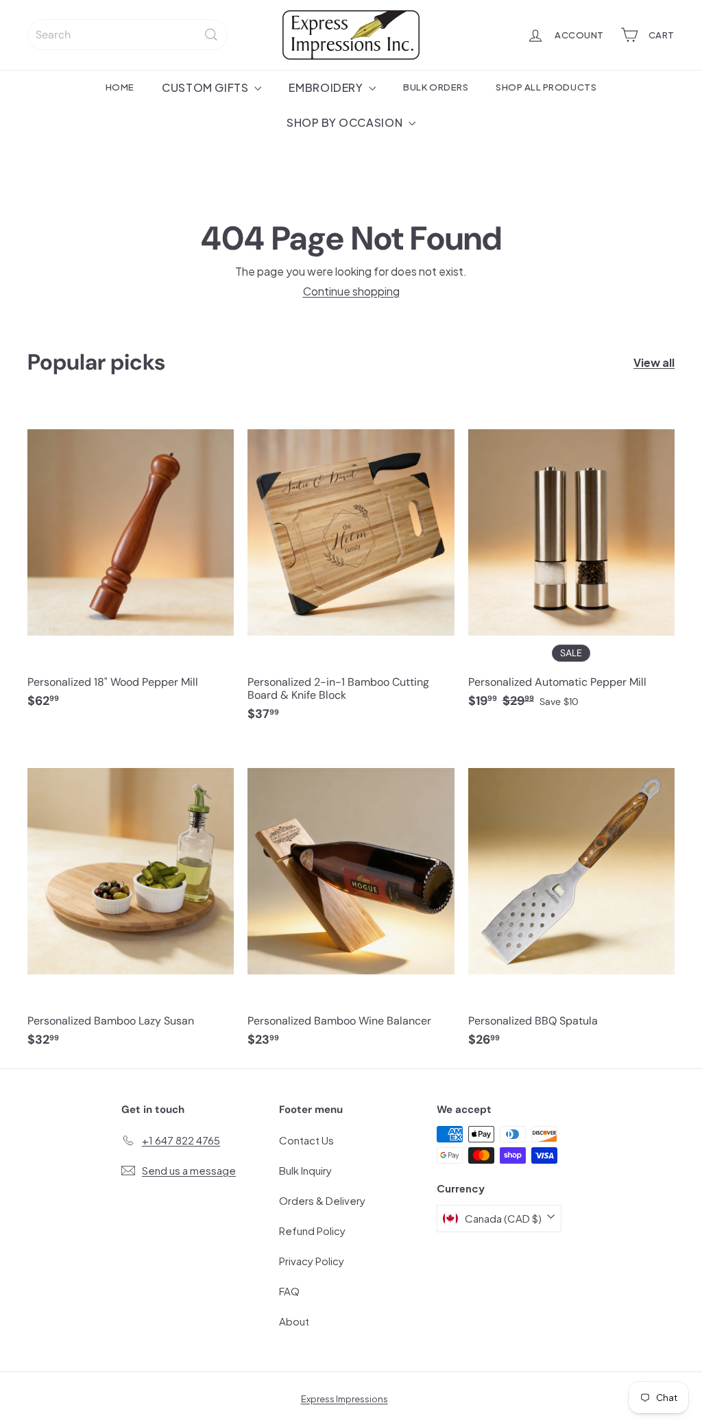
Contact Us (306, 1140)
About (294, 1321)
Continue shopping (351, 291)
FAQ (289, 1290)
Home (120, 87)
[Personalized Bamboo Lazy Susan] (130, 901)
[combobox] (127, 34)
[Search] (211, 34)
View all (654, 362)
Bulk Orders (435, 87)
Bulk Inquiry (305, 1170)
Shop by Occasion (346, 122)
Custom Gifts (206, 87)
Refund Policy (312, 1230)
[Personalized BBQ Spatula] (571, 901)
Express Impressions (344, 1398)
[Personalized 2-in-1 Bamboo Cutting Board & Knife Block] (350, 569)
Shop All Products (546, 87)
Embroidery (327, 87)
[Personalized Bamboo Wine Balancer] (350, 901)
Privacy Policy (311, 1260)
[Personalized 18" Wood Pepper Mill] (130, 562)
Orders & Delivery (322, 1200)
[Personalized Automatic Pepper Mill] (571, 562)
